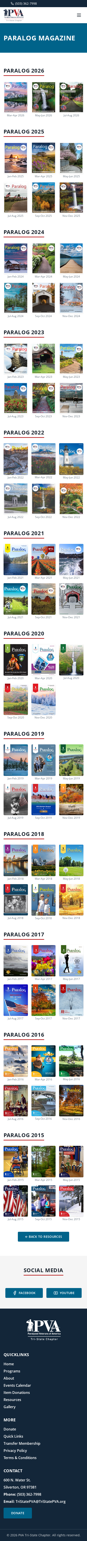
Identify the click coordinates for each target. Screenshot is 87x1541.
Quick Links (13, 1436)
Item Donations (17, 1392)
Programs (12, 1371)
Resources (12, 1399)
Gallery (10, 1406)
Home (9, 1363)
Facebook (27, 1293)
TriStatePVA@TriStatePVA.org (41, 1501)
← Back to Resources (43, 1236)
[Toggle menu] (79, 15)
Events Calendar (17, 1385)
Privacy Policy (15, 1450)
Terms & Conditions (20, 1457)
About (9, 1378)
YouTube (67, 1293)
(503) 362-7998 (29, 1494)
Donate (10, 1429)
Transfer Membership (22, 1443)
